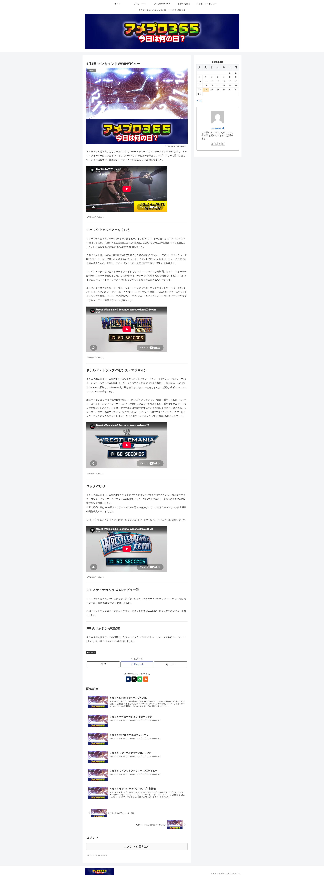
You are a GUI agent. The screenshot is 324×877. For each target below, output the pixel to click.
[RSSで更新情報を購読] (145, 679)
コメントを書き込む (137, 846)
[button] (170, 664)
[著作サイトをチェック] (128, 679)
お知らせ (92, 652)
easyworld (217, 128)
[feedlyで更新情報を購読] (139, 679)
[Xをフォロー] (134, 679)
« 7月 (199, 100)
